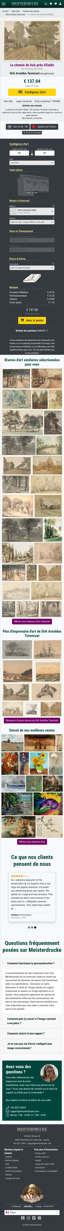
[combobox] (32, 163)
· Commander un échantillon (45, 1171)
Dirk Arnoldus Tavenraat (15, 14)
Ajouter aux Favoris (46, 126)
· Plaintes (8, 1175)
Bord (11, 159)
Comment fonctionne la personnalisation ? (30, 963)
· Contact (8, 1157)
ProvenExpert (25, 915)
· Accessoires (39, 1167)
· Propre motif (39, 1153)
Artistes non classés (31, 11)
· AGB (6, 1164)
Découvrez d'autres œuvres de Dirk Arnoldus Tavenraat (32, 720)
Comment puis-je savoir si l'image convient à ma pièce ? (31, 1021)
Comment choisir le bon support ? (26, 1033)
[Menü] (4, 4)
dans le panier (34, 320)
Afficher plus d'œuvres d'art (32, 841)
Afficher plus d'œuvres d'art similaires (32, 621)
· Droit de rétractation (13, 1171)
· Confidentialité (10, 1167)
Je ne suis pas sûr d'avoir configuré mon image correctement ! (29, 1046)
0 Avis (38, 133)
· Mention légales (11, 1160)
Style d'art (16, 11)
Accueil (5, 11)
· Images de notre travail (44, 1164)
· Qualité (37, 1160)
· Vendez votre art (41, 1157)
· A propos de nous (12, 1178)
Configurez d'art (34, 92)
